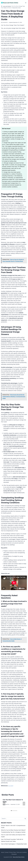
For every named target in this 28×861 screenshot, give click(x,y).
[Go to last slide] (4, 803)
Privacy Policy (12, 852)
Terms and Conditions (22, 852)
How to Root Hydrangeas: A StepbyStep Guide (14, 844)
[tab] (11, 810)
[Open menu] (25, 3)
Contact (6, 852)
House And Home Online (18, 857)
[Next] (24, 803)
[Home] (1, 6)
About (2, 852)
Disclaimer (14, 854)
